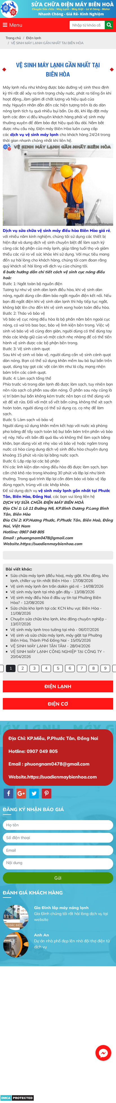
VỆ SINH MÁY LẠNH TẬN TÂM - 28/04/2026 (50, 651)
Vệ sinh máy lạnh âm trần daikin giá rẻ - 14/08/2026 (56, 591)
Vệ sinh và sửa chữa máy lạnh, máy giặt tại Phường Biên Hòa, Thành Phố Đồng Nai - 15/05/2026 (56, 643)
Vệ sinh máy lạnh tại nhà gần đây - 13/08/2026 (52, 597)
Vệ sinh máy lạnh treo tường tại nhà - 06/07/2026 (54, 635)
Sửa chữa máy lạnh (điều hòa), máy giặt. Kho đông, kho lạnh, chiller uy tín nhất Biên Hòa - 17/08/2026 (59, 584)
